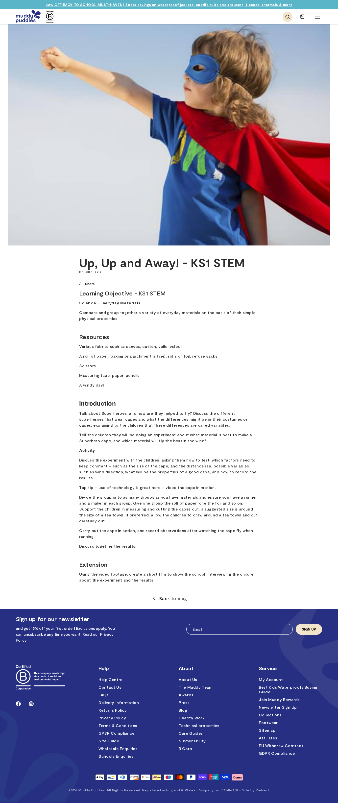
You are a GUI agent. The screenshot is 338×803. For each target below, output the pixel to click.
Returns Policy (112, 710)
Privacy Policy (112, 717)
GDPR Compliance (277, 753)
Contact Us (109, 687)
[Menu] (317, 16)
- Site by (254, 790)
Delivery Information (118, 702)
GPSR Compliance (116, 733)
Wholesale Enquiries (117, 748)
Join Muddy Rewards (279, 699)
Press (184, 702)
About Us (188, 679)
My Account (271, 679)
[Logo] (28, 16)
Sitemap (267, 730)
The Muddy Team (196, 687)
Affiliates (268, 737)
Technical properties (199, 725)
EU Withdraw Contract (281, 745)
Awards (186, 694)
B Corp (185, 748)
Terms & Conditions (117, 725)
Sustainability (192, 740)
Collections (270, 714)
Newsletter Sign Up (278, 707)
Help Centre (110, 679)
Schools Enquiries (115, 756)
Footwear (268, 722)
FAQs (103, 694)
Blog (183, 710)
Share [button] (90, 284)
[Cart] (302, 18)
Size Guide (108, 740)
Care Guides (191, 733)
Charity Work (191, 717)
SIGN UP (309, 629)
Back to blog (173, 598)
